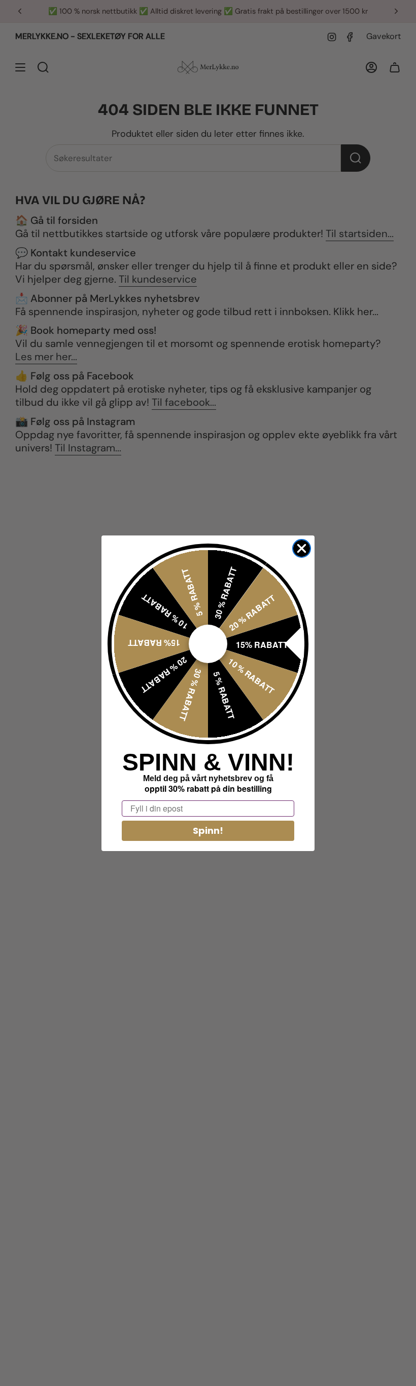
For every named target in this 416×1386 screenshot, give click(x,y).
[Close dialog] (301, 548)
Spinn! (208, 830)
